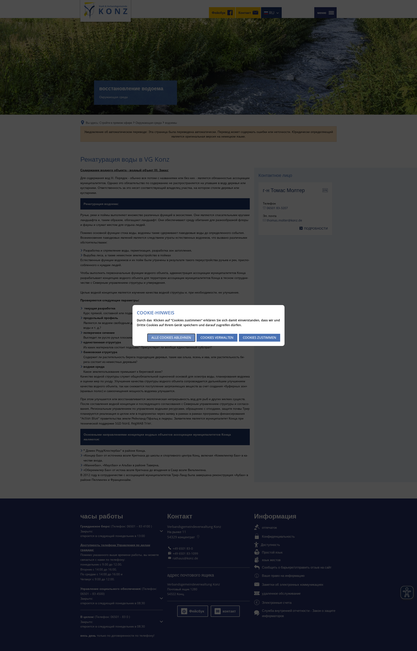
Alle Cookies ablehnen (171, 337)
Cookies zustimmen (259, 337)
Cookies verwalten (216, 337)
